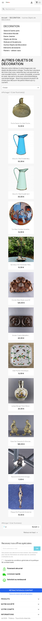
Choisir (21, 87)
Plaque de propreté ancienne (21, 512)
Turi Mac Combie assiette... (21, 229)
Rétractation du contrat (21, 590)
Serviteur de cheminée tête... (21, 265)
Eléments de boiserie (12, 48)
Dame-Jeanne (9, 36)
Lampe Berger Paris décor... (21, 406)
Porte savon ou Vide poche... (21, 123)
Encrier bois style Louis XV (21, 300)
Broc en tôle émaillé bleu (21, 159)
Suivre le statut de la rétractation (21, 594)
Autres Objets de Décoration (15, 45)
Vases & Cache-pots (11, 31)
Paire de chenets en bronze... (21, 441)
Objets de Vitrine (10, 39)
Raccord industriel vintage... (21, 477)
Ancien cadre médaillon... (21, 335)
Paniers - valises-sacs (12, 50)
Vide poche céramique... (21, 371)
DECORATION (11, 26)
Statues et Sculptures (12, 42)
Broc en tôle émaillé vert (21, 194)
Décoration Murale (11, 33)
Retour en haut (31, 532)
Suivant (36, 527)
